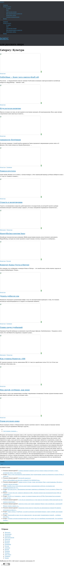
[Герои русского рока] (20, 416)
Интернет (3, 230)
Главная (5, 5)
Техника (7, 553)
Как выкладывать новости (14, 13)
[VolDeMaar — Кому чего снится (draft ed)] (20, 72)
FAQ (7, 10)
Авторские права (11, 12)
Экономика (8, 534)
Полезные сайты (11, 15)
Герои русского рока (9, 421)
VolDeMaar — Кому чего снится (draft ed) (19, 77)
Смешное (9, 167)
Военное (7, 542)
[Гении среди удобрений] (20, 322)
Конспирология (9, 537)
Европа (7, 549)
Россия (9, 261)
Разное (7, 558)
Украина (7, 551)
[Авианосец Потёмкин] (20, 134)
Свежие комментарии (12, 17)
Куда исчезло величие (10, 108)
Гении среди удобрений (11, 327)
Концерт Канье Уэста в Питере (14, 264)
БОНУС (2, 2)
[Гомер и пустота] (20, 165)
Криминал (8, 544)
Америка (7, 548)
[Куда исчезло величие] (20, 103)
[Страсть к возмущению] (20, 197)
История (7, 541)
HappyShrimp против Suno (12, 233)
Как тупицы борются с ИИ (12, 358)
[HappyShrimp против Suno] (20, 228)
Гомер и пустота (8, 171)
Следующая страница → (10, 431)
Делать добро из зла (9, 296)
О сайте (8, 8)
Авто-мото (8, 554)
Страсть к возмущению (11, 202)
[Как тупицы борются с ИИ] (20, 353)
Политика (8, 536)
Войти (5, 19)
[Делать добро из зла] (20, 291)
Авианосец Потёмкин (10, 139)
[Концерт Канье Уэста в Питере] (20, 259)
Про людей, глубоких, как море (15, 390)
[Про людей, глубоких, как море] (20, 384)
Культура (2, 73)
